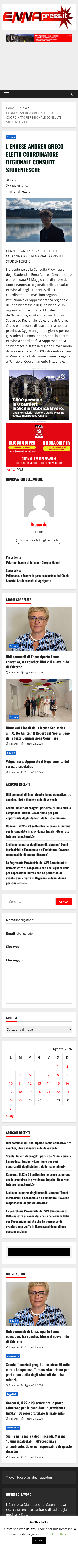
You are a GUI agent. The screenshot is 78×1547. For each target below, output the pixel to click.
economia (13, 1356)
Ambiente (13, 1427)
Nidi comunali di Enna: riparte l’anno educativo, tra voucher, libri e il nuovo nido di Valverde (37, 661)
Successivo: (37, 575)
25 (20, 1100)
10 (11, 1083)
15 (58, 1083)
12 (30, 1083)
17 (11, 1092)
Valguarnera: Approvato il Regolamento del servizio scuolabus (37, 764)
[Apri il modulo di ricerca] (71, 94)
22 (58, 1092)
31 (11, 1109)
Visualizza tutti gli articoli (39, 540)
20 (39, 1092)
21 (48, 1092)
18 (20, 1092)
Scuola (11, 137)
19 (30, 1092)
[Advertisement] (39, 64)
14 (48, 1083)
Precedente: (33, 560)
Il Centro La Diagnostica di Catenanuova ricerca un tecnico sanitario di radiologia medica (36, 1509)
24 (11, 1100)
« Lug (10, 1115)
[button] (6, 94)
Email (19, 933)
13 (39, 1083)
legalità (11, 1394)
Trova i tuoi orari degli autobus (29, 1477)
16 (67, 1083)
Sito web (13, 946)
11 (20, 1083)
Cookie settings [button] (57, 1534)
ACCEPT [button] (39, 1540)
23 (67, 1092)
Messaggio (14, 960)
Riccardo (15, 180)
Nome (20, 920)
